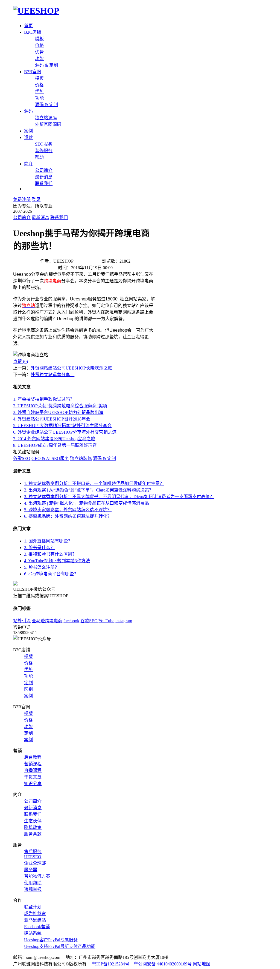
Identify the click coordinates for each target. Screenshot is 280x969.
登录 (36, 199)
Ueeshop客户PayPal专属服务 (51, 939)
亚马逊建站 (35, 920)
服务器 (30, 869)
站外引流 (22, 620)
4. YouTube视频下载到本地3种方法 (57, 560)
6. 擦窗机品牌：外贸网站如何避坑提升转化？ (68, 516)
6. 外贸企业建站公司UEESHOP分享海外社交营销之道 (64, 432)
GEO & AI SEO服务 (50, 458)
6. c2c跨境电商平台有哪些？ (51, 574)
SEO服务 (43, 144)
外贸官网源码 (48, 124)
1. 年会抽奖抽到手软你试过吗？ (43, 399)
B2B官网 (32, 71)
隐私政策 (33, 827)
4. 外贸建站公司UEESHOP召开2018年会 (51, 419)
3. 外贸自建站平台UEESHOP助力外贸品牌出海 (58, 412)
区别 (28, 689)
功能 (39, 58)
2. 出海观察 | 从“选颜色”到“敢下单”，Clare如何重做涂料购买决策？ (88, 490)
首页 (28, 25)
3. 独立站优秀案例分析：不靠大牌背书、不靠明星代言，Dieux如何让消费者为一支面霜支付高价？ (119, 496)
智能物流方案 (37, 876)
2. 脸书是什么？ (39, 547)
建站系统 (33, 933)
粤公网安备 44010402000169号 (163, 964)
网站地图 (201, 964)
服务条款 (33, 834)
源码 (28, 111)
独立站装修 (81, 458)
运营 (28, 137)
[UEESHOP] (36, 11)
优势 (39, 52)
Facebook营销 (37, 926)
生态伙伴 (33, 821)
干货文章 (33, 777)
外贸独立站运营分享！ (52, 374)
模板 (39, 38)
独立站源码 (46, 117)
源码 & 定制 (46, 65)
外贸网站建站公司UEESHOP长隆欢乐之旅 (71, 368)
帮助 (39, 157)
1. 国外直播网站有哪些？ (48, 541)
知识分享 (33, 783)
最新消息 (43, 177)
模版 (28, 656)
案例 (28, 131)
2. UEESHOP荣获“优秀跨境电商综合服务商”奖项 (60, 405)
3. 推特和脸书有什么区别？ (50, 554)
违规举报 (33, 889)
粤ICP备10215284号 (110, 964)
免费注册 (22, 199)
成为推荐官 (35, 913)
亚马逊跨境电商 (47, 620)
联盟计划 (33, 907)
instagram (123, 620)
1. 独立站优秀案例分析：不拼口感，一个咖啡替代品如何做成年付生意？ (94, 483)
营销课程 (33, 763)
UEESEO (32, 856)
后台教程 (33, 757)
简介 (28, 163)
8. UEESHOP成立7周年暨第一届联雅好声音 (55, 445)
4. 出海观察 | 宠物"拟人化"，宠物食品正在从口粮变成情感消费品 (86, 503)
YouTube (106, 620)
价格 (39, 45)
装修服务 (43, 150)
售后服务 (33, 851)
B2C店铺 (32, 32)
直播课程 (33, 770)
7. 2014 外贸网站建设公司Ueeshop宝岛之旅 (54, 438)
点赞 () (20, 361)
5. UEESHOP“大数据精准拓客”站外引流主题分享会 (62, 425)
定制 (28, 682)
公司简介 (43, 170)
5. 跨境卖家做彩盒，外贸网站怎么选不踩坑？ (68, 509)
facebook (71, 620)
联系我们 (43, 183)
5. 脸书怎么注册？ (41, 567)
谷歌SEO (21, 458)
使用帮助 (33, 882)
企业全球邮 (35, 863)
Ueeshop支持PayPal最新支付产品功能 (59, 946)
